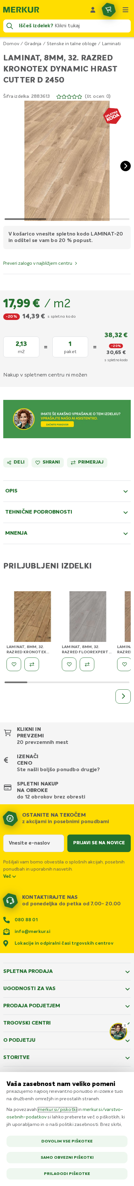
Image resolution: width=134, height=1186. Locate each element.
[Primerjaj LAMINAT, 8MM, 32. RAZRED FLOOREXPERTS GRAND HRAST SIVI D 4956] (87, 664)
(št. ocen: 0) (98, 96)
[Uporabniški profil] (93, 9)
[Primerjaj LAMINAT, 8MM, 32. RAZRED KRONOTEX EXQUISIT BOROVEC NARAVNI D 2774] (31, 664)
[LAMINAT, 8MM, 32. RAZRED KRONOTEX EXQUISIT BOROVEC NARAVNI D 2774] (33, 617)
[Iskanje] (9, 25)
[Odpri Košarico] (108, 9)
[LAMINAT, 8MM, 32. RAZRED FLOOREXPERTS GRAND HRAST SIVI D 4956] (88, 617)
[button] (67, 161)
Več (7, 876)
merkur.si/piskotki (57, 1109)
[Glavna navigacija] (125, 9)
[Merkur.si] (21, 10)
